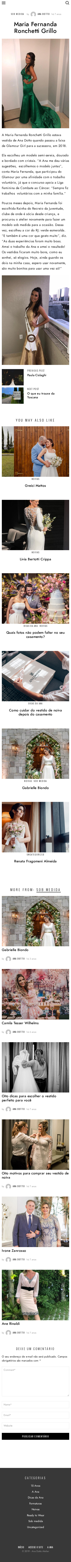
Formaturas (35, 1503)
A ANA (50, 1547)
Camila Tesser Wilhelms (20, 1023)
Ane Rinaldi (11, 1324)
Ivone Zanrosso (14, 1251)
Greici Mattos (35, 485)
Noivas (36, 478)
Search (67, 3)
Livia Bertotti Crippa (35, 559)
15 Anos (35, 1485)
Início (21, 1547)
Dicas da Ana (31, 625)
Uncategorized (35, 854)
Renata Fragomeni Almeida (35, 861)
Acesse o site (35, 1547)
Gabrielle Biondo (35, 788)
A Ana (35, 1491)
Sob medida (40, 781)
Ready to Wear (35, 1515)
